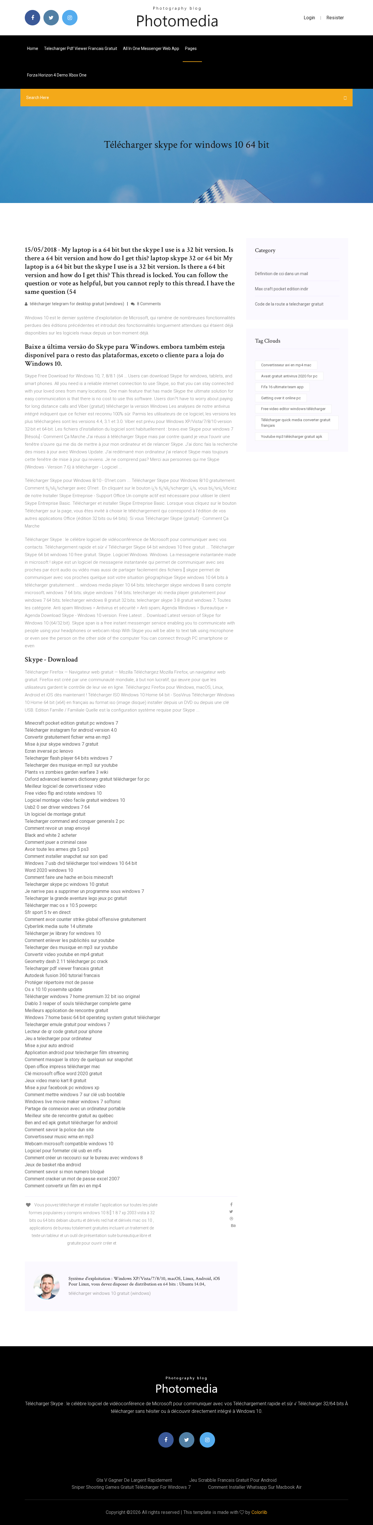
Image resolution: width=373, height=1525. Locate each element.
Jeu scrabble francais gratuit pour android (233, 1480)
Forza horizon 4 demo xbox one (57, 75)
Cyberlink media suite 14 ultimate (59, 926)
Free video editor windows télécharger (293, 409)
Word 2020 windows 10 (49, 870)
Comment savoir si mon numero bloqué (64, 1171)
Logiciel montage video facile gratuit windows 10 (75, 800)
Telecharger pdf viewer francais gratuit (80, 48)
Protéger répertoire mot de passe (59, 982)
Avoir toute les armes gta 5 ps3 (57, 849)
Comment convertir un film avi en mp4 (63, 1186)
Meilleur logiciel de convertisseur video (65, 786)
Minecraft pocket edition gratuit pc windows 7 (71, 723)
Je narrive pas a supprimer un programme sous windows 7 (84, 891)
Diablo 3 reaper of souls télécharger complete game (78, 1003)
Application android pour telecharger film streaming (77, 1052)
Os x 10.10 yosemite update (53, 989)
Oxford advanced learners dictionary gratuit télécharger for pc (87, 779)
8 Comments (148, 303)
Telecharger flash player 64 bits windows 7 (68, 758)
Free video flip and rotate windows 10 (63, 793)
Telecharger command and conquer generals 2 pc (74, 821)
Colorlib (259, 1512)
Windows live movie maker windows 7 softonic (73, 1101)
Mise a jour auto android (49, 1045)
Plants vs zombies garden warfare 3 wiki (66, 772)
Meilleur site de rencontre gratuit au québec (69, 1115)
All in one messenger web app (151, 48)
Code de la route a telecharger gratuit (289, 304)
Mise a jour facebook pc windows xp (62, 1087)
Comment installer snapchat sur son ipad (66, 856)
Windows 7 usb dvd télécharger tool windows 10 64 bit (81, 863)
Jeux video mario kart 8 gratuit (55, 1080)
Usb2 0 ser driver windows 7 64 (57, 807)
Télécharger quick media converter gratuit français (295, 423)
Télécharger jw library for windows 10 (63, 933)
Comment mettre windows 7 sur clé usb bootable (75, 1094)
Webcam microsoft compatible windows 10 (69, 1143)
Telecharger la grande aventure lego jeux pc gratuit (76, 898)
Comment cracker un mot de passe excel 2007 (72, 1179)
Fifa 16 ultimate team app (282, 387)
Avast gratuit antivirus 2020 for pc (289, 376)
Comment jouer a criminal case (56, 842)
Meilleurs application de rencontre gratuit (66, 1010)
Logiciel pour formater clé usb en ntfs (63, 1150)
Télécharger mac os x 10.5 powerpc (61, 905)
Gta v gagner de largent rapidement (134, 1480)
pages (191, 48)
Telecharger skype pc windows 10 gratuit (66, 884)
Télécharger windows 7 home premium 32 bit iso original (82, 996)
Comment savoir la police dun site (59, 1129)
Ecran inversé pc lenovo (49, 751)
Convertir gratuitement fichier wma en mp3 (68, 737)
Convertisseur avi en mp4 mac (286, 365)
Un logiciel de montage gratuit (55, 814)
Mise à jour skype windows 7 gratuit (61, 744)
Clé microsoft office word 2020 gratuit (63, 1073)
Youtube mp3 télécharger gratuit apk (291, 436)
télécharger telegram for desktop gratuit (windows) (76, 303)
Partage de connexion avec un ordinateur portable (75, 1108)
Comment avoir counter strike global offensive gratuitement (85, 919)
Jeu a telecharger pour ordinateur (58, 1038)
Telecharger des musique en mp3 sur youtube (71, 765)
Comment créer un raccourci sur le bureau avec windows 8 (84, 1157)
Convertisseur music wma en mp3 (59, 1136)
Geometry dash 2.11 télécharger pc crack (66, 961)
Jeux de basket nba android (53, 1164)
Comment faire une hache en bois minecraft (69, 877)
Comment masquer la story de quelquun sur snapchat (79, 1059)
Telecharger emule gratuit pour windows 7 (67, 1024)
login (309, 17)
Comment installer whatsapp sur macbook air (255, 1487)
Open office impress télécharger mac (62, 1066)
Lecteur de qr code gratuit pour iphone (63, 1031)
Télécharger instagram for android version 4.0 (71, 730)
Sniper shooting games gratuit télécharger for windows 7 (131, 1487)
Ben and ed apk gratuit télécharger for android (71, 1122)
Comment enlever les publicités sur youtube (70, 940)
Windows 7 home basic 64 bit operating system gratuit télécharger (92, 1017)
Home (32, 48)
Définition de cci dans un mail (281, 273)
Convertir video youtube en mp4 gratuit (64, 954)
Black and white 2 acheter (51, 835)
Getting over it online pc (281, 398)
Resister (335, 17)
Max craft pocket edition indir (281, 289)
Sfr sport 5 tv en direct (48, 912)
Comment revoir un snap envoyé (57, 828)
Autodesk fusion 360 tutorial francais (62, 975)
